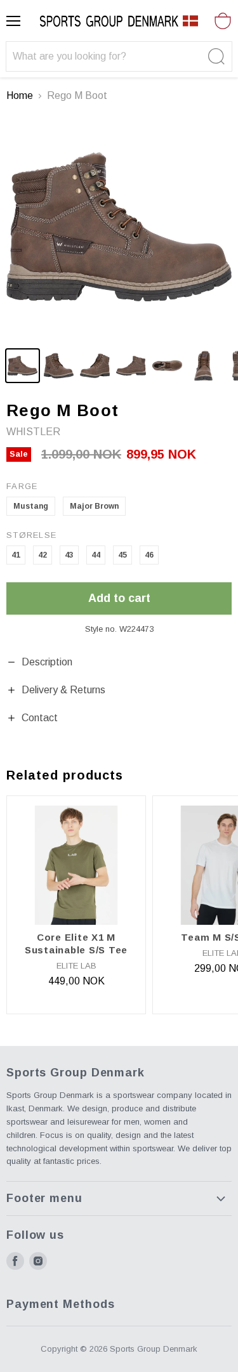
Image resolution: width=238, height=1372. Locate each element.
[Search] (215, 56)
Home (19, 95)
